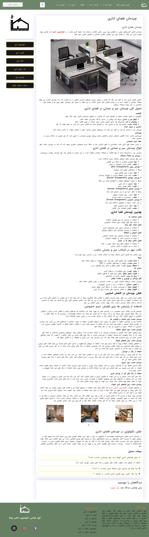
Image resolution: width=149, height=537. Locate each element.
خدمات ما (94, 5)
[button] (40, 414)
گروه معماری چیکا (123, 5)
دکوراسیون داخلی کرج (118, 387)
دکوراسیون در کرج (90, 511)
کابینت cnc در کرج (89, 525)
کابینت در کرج (91, 515)
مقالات (82, 5)
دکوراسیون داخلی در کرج (88, 528)
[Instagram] (14, 528)
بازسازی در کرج (91, 518)
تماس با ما (60, 5)
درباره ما (72, 5)
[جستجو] (42, 4)
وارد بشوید (115, 487)
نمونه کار (109, 5)
